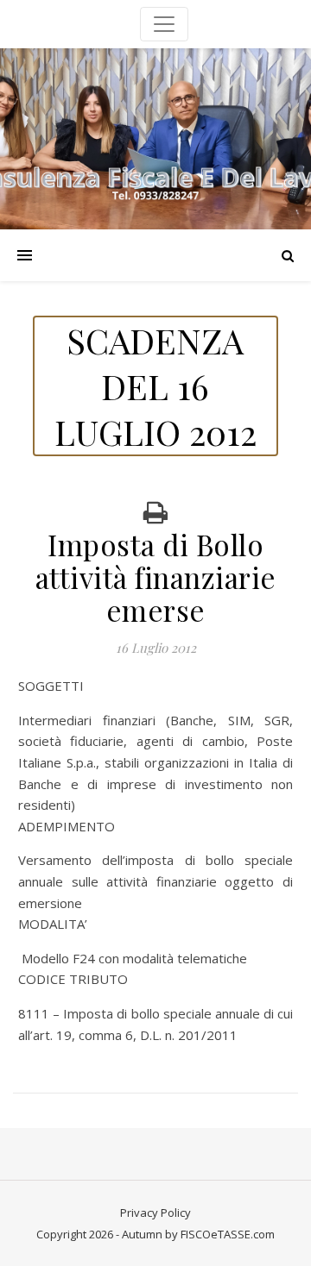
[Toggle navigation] (164, 24)
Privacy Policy (155, 1212)
